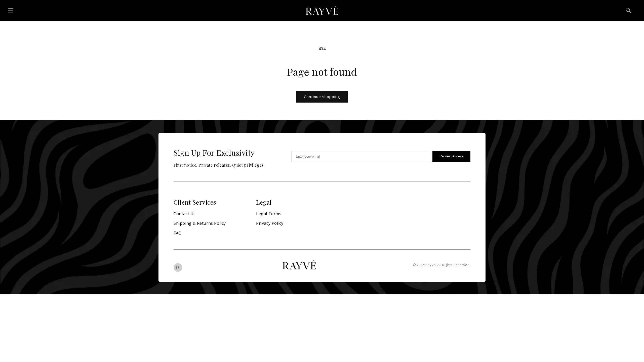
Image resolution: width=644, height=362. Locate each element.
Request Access (451, 156)
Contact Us (185, 213)
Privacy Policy (269, 223)
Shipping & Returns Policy (200, 223)
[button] (10, 10)
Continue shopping (322, 96)
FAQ (178, 233)
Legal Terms (268, 213)
